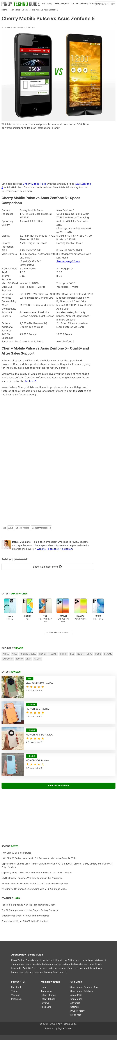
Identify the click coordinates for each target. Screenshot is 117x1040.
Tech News (46, 4)
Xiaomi (37, 659)
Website (41, 548)
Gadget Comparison (41, 528)
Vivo (28, 659)
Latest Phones (61, 4)
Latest (15, 593)
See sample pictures (68, 261)
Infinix (63, 654)
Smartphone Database (81, 991)
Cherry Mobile (22, 528)
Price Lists (46, 1007)
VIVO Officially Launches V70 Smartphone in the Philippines (32, 878)
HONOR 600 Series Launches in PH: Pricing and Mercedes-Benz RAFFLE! (39, 858)
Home (4, 10)
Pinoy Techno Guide (31, 954)
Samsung (8, 659)
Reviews (84, 4)
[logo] (21, 4)
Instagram (67, 548)
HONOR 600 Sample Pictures (16, 852)
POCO (98, 654)
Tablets (74, 4)
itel (72, 654)
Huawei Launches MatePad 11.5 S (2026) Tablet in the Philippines (35, 883)
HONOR (42, 654)
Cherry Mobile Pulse (34, 183)
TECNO (19, 659)
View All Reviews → (58, 785)
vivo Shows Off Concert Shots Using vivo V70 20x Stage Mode (34, 889)
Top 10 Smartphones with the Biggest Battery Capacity (30, 910)
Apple (6, 654)
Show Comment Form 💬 (47, 566)
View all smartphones (57, 632)
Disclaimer (75, 1014)
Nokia (80, 654)
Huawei (53, 654)
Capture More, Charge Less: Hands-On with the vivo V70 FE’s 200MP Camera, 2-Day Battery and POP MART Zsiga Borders (57, 865)
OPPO (89, 654)
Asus (10, 528)
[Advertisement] (47, 155)
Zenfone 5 (31, 381)
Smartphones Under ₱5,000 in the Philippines (25, 921)
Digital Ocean (64, 1028)
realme (108, 654)
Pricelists (95, 4)
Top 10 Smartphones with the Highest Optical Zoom (28, 904)
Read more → (60, 972)
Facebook (53, 548)
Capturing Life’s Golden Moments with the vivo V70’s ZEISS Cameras (37, 872)
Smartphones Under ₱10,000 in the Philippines (25, 915)
